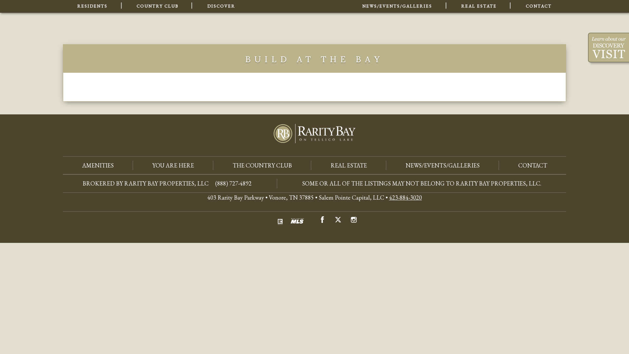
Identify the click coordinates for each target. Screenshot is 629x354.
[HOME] (299, 16)
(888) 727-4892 (233, 183)
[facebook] (322, 221)
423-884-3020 (405, 197)
